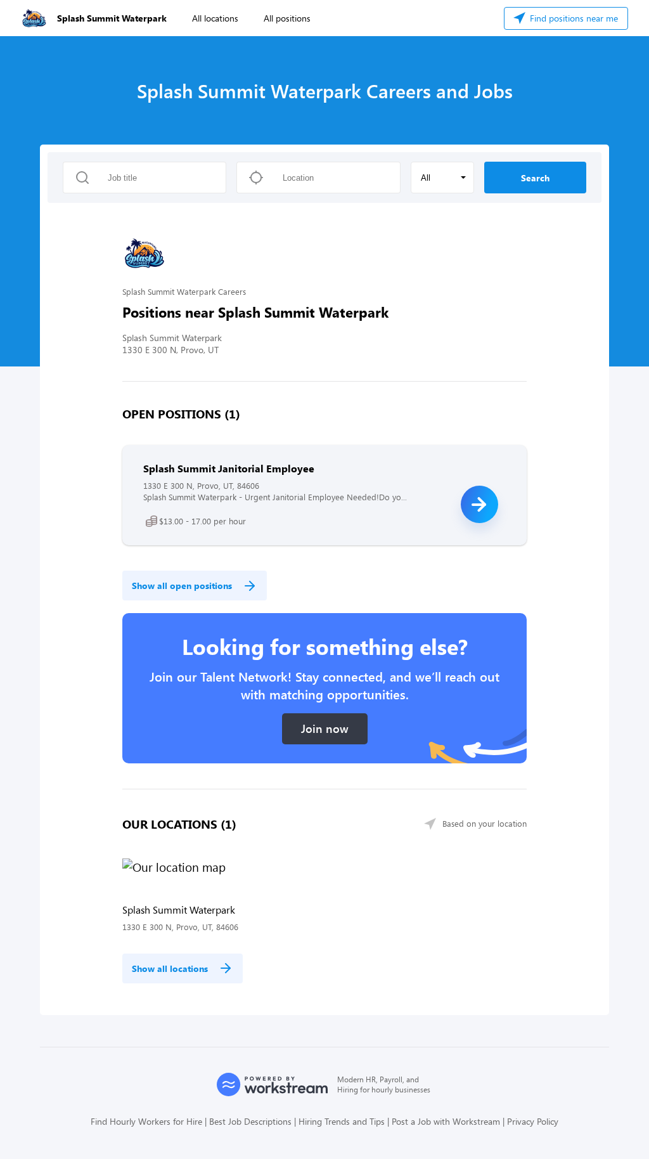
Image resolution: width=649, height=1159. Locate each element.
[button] (442, 177)
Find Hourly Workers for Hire (146, 1121)
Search (535, 178)
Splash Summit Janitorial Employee (228, 468)
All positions (287, 18)
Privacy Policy (532, 1121)
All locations (215, 18)
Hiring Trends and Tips (342, 1121)
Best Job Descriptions (250, 1121)
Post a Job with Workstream (446, 1121)
